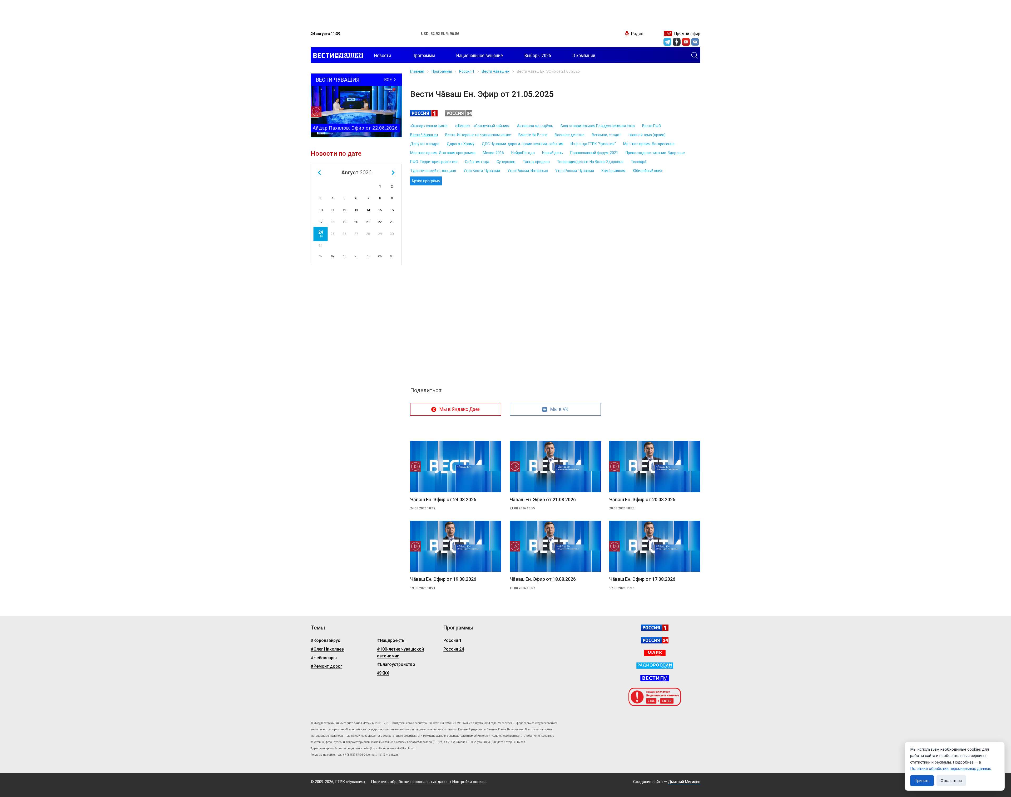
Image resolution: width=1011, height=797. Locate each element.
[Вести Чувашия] (337, 55)
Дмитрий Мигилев (684, 781)
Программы (442, 71)
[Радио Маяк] (655, 653)
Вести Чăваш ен (495, 71)
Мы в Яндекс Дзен (459, 409)
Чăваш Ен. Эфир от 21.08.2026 (543, 499)
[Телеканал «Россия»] (654, 627)
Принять (922, 780)
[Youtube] (686, 42)
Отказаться (951, 780)
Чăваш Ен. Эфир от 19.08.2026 (443, 579)
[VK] (695, 42)
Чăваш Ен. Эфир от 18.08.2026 (543, 579)
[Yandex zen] (677, 42)
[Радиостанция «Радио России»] (654, 665)
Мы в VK (559, 409)
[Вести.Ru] (654, 640)
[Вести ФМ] (654, 678)
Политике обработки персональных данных (950, 768)
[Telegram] (667, 42)
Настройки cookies (469, 781)
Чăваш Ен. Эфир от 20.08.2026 (642, 499)
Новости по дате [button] (336, 153)
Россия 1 (466, 71)
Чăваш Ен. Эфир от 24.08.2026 (443, 499)
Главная (417, 71)
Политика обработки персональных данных (411, 781)
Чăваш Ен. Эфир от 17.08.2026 (642, 579)
